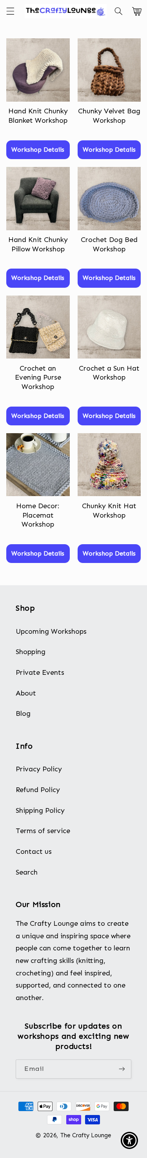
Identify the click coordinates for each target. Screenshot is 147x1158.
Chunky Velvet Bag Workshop (109, 115)
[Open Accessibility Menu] (129, 1140)
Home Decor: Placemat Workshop (38, 515)
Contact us (34, 851)
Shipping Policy (40, 810)
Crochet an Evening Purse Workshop (38, 377)
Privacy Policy (39, 769)
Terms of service (43, 830)
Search (27, 872)
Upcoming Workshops (51, 631)
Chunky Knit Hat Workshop (109, 510)
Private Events (40, 672)
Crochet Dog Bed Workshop (109, 244)
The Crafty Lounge (85, 1135)
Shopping (30, 651)
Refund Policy (38, 789)
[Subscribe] (122, 1069)
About (26, 693)
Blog (23, 713)
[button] (10, 11)
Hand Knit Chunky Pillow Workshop (38, 244)
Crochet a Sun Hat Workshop (109, 373)
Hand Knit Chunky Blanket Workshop (38, 115)
